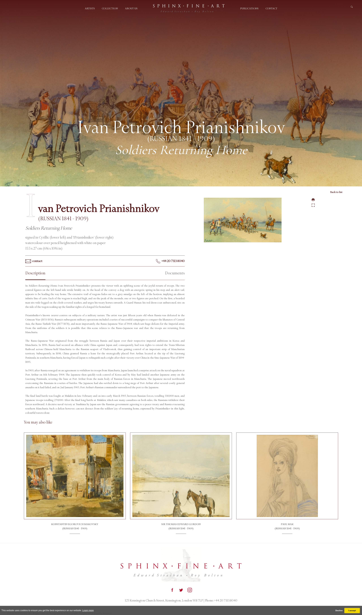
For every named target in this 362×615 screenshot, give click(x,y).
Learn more (88, 610)
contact (37, 261)
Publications (249, 8)
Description (35, 273)
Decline (339, 610)
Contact (271, 8)
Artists (90, 8)
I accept (352, 610)
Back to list (336, 192)
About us (131, 8)
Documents (175, 273)
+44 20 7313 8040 (173, 261)
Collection (110, 8)
